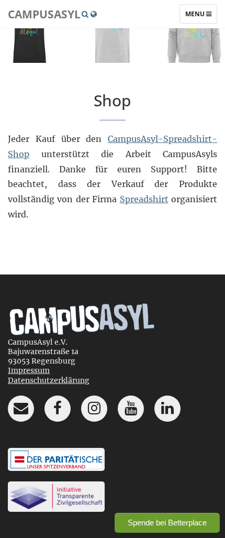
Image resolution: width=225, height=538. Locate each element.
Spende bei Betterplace (167, 522)
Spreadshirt (144, 199)
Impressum (29, 370)
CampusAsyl (44, 14)
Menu (201, 16)
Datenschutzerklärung (48, 380)
